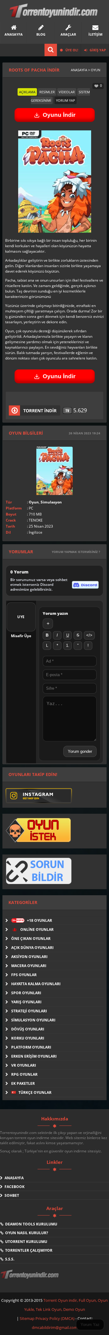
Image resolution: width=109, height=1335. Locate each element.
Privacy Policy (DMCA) (54, 1318)
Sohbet (11, 1195)
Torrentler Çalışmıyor (27, 1250)
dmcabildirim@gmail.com (55, 1327)
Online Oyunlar (36, 929)
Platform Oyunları (31, 1047)
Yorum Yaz (90, 1324)
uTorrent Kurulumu (25, 1241)
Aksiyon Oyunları (29, 956)
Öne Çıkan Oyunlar (31, 938)
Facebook (14, 1186)
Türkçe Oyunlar (34, 1092)
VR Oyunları (23, 1065)
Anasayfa (13, 1177)
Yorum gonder (80, 751)
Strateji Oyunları (29, 1011)
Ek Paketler (23, 1083)
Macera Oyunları (28, 965)
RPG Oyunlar (24, 1074)
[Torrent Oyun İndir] (30, 1278)
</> (89, 635)
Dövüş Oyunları (27, 1029)
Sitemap (27, 1318)
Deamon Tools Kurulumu (30, 1224)
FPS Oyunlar (24, 974)
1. (67, 645)
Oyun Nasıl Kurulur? (25, 1232)
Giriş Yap (97, 50)
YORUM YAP (65, 100)
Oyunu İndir (59, 115)
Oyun (34, 502)
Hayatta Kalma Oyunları (36, 983)
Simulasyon (51, 502)
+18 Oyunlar (32, 920)
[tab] (27, 92)
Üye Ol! (71, 50)
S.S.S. (8, 1259)
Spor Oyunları (26, 992)
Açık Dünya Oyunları (32, 947)
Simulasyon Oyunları (33, 1020)
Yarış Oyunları (26, 1001)
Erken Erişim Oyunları (34, 1056)
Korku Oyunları (27, 1038)
